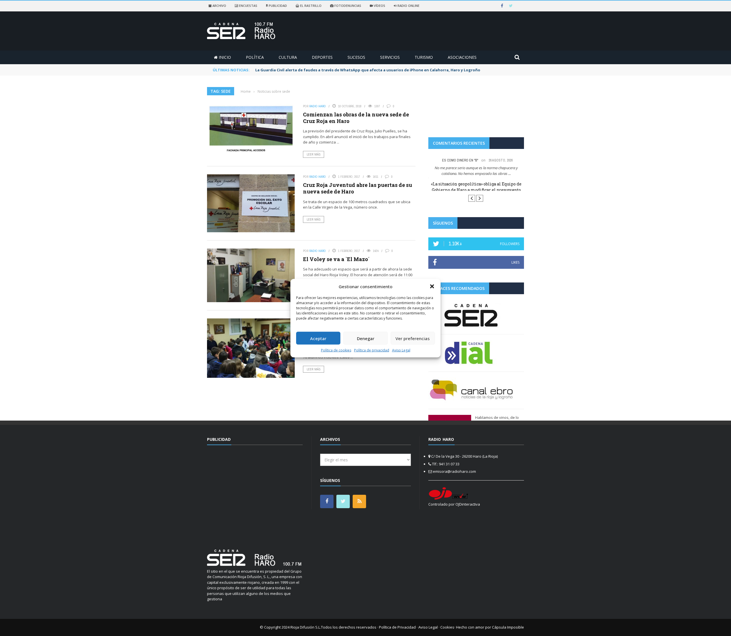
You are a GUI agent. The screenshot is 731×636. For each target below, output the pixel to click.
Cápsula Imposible (508, 627)
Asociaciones (462, 57)
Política (255, 57)
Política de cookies (336, 350)
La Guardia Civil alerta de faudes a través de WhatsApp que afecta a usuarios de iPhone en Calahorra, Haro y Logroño (367, 69)
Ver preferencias (412, 338)
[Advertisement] (255, 494)
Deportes (322, 57)
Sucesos (356, 57)
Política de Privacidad (397, 627)
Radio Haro (317, 106)
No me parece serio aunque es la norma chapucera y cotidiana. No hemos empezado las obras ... (476, 170)
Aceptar (318, 338)
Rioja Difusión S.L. (305, 627)
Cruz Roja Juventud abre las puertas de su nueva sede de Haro (357, 188)
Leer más (313, 154)
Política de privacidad (371, 350)
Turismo (424, 57)
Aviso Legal (401, 350)
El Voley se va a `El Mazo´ (336, 259)
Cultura (288, 57)
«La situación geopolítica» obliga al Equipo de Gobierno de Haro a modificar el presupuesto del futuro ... (476, 190)
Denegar (365, 338)
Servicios (390, 57)
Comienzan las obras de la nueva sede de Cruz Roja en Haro (356, 117)
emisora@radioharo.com (454, 471)
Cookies (447, 627)
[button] (432, 286)
